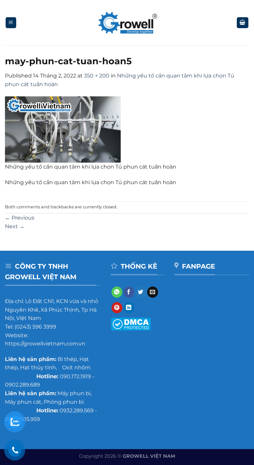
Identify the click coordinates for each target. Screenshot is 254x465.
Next (14, 226)
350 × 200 (96, 76)
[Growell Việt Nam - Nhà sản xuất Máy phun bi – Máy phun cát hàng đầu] (127, 22)
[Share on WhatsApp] (116, 292)
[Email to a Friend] (152, 292)
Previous (19, 218)
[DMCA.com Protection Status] (131, 323)
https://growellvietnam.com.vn (45, 343)
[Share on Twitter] (140, 292)
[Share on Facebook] (128, 292)
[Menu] (11, 22)
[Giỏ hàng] (243, 22)
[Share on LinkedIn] (128, 307)
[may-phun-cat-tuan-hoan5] (63, 129)
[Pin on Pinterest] (116, 307)
